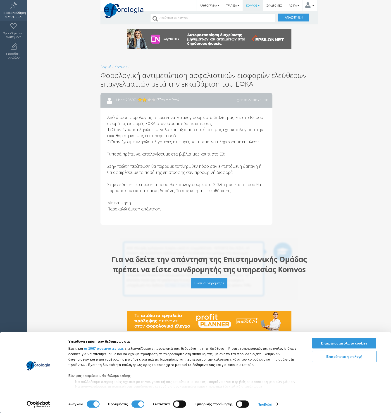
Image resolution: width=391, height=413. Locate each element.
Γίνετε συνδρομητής (209, 283)
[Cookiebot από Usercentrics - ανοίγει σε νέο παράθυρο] (38, 404)
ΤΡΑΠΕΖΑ (232, 5)
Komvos (120, 66)
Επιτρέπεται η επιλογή (344, 356)
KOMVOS (252, 5)
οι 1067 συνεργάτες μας (104, 348)
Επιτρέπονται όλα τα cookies (344, 343)
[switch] (137, 404)
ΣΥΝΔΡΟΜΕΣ (274, 5)
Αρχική (105, 66)
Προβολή (264, 404)
